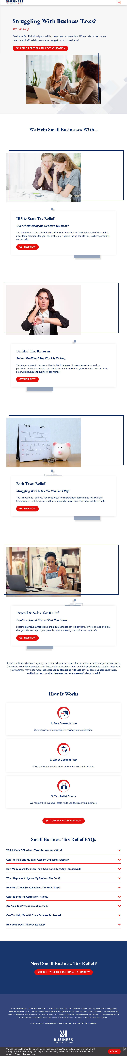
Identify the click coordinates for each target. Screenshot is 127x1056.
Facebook (92, 1023)
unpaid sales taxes (58, 626)
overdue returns (83, 365)
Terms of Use (70, 1023)
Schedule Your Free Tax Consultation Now (63, 972)
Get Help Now (27, 246)
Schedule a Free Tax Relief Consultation (40, 48)
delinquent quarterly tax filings (43, 371)
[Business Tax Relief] (45, 2)
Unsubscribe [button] (82, 1023)
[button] (63, 850)
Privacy (60, 1023)
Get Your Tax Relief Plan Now (64, 820)
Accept (114, 1051)
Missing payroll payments (30, 626)
